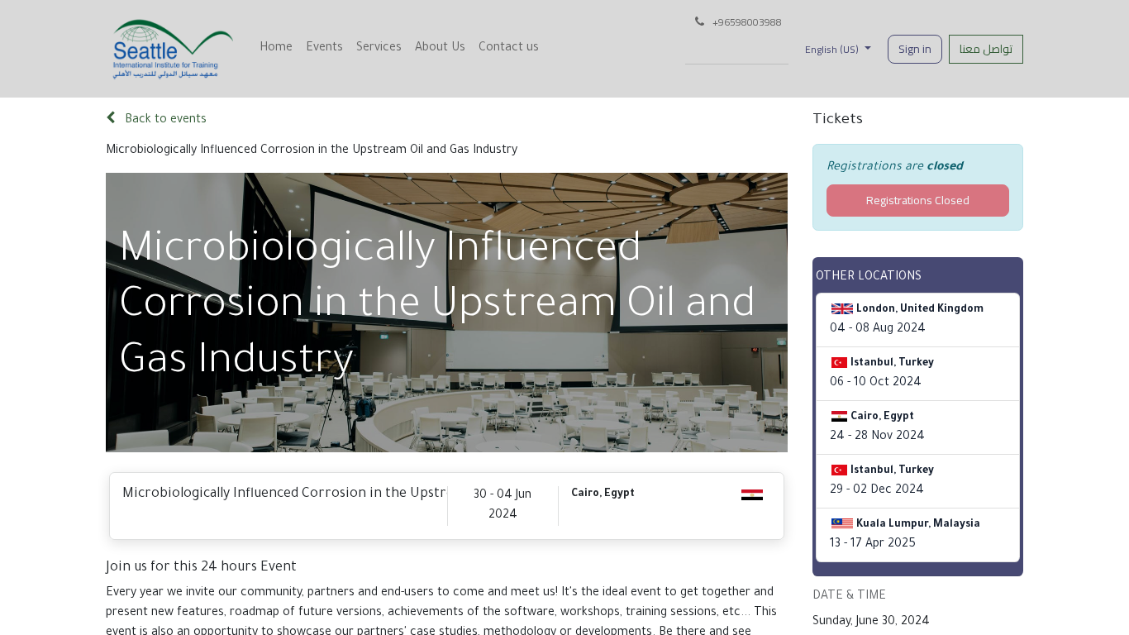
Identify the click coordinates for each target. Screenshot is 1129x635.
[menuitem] (276, 48)
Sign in (914, 49)
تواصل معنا (986, 49)
